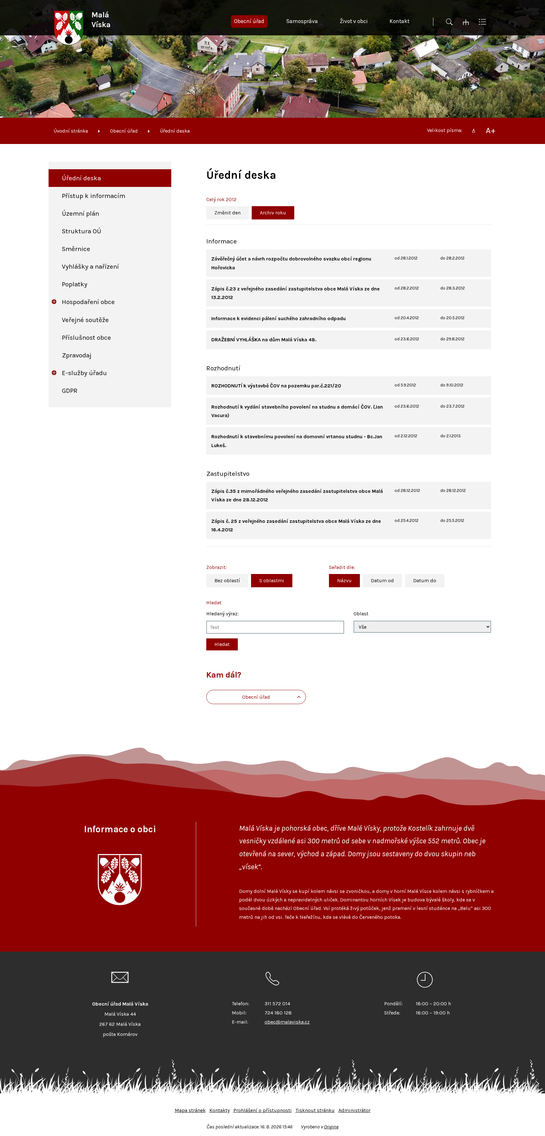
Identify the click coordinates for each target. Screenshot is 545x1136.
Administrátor (354, 1110)
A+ (490, 130)
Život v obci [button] (354, 21)
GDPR (70, 390)
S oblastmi (271, 580)
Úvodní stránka (71, 131)
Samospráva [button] (302, 21)
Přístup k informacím (93, 196)
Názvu (344, 580)
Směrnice (76, 249)
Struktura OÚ (81, 231)
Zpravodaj (76, 355)
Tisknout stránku (315, 1110)
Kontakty (219, 1110)
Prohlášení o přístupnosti (262, 1110)
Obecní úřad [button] (249, 21)
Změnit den (227, 213)
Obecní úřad (124, 131)
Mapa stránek (190, 1110)
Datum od (382, 580)
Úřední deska (175, 131)
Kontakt (399, 21)
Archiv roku (273, 213)
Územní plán (80, 213)
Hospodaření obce (88, 302)
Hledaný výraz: (222, 614)
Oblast (361, 614)
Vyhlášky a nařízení (90, 266)
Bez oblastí (227, 580)
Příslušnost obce (86, 337)
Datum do (424, 580)
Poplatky (74, 284)
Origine (331, 1127)
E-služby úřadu (84, 373)
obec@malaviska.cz (287, 1022)
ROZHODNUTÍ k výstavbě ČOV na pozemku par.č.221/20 (276, 386)
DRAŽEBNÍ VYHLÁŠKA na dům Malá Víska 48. (263, 340)
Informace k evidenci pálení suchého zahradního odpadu (278, 318)
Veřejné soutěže (85, 320)
